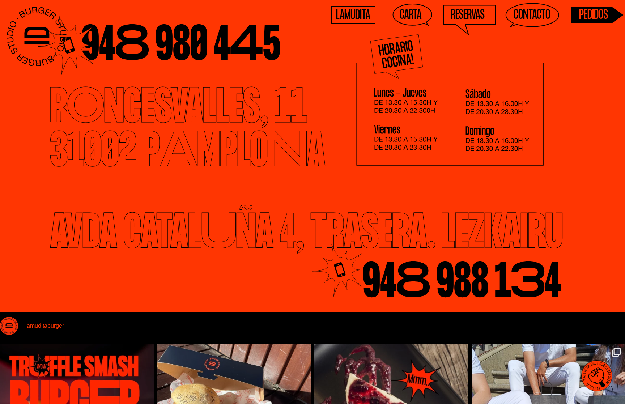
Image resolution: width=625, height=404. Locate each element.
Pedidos (593, 16)
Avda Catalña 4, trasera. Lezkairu (306, 234)
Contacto (532, 16)
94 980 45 (181, 46)
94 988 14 (461, 284)
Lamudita (353, 16)
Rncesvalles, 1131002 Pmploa (188, 131)
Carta (411, 16)
